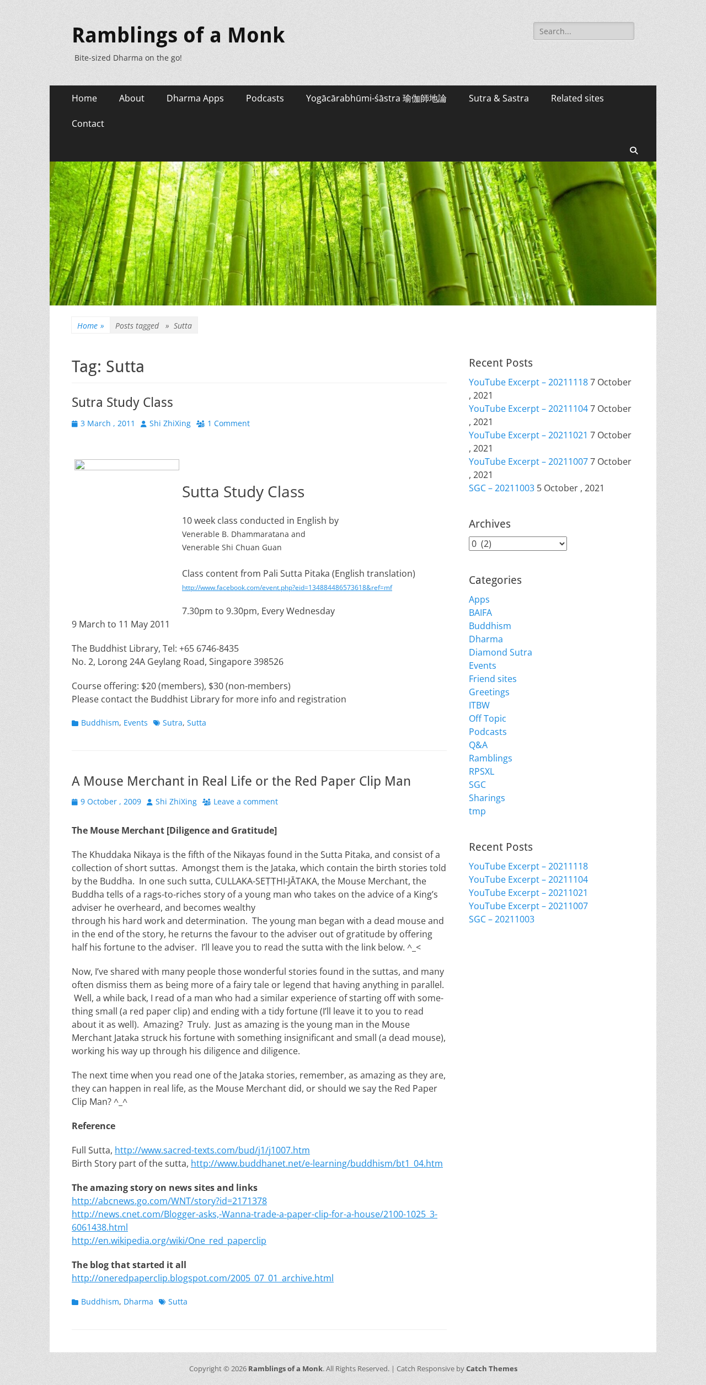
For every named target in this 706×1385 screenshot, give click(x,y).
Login (480, 968)
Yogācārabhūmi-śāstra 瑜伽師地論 (376, 98)
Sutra (173, 722)
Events (136, 722)
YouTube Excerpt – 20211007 (528, 461)
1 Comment (228, 423)
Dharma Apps (195, 98)
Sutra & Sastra (499, 98)
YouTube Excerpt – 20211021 (528, 435)
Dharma (138, 1301)
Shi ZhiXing (170, 423)
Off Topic (487, 718)
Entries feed (493, 981)
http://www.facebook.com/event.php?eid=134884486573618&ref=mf (287, 587)
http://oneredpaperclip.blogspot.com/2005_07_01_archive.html (203, 1278)
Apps (479, 599)
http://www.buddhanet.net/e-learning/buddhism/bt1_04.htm (317, 1163)
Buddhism (100, 722)
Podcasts (265, 98)
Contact (88, 123)
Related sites (577, 98)
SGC (477, 785)
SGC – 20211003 (501, 488)
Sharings (487, 798)
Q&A (478, 745)
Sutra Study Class (122, 402)
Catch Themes (491, 1368)
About (132, 98)
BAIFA (480, 612)
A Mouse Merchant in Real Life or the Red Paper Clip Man (241, 781)
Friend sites (493, 679)
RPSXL (481, 771)
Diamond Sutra (500, 652)
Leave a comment (245, 801)
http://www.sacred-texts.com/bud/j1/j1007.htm (212, 1150)
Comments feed (502, 994)
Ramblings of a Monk (178, 35)
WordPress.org (500, 1007)
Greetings (489, 692)
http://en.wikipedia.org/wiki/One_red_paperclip (169, 1240)
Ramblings (490, 758)
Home (84, 98)
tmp (477, 811)
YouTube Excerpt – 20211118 (528, 382)
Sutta (196, 722)
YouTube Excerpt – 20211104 (528, 408)
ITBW (479, 705)
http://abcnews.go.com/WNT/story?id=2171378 (169, 1201)
